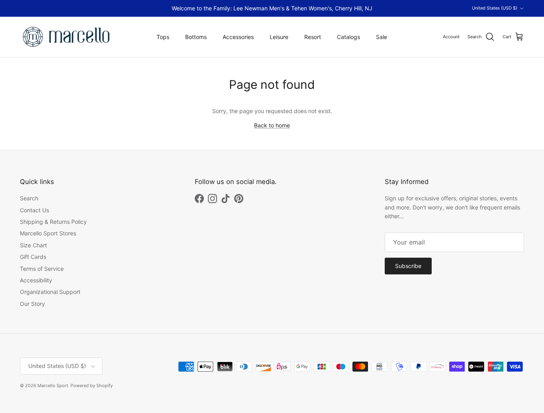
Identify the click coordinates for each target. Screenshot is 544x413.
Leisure (279, 36)
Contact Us (34, 210)
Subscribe (408, 265)
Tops (163, 36)
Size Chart (33, 245)
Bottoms (196, 36)
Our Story (32, 303)
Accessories (238, 36)
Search (29, 198)
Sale (381, 36)
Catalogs (348, 36)
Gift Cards (33, 256)
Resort (312, 36)
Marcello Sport (52, 385)
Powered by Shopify (91, 385)
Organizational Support (50, 291)
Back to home (272, 125)
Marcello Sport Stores (48, 233)
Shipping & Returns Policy (53, 221)
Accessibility (36, 280)
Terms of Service (42, 268)
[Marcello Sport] (66, 37)
